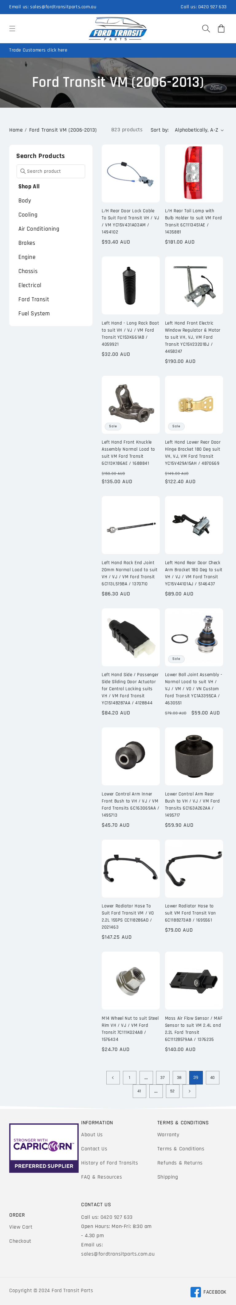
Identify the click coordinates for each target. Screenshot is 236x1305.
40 (212, 1077)
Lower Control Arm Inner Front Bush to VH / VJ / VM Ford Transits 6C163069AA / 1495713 (130, 804)
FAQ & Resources (101, 1176)
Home (16, 129)
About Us (92, 1134)
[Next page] (189, 1091)
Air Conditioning (39, 229)
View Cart (20, 1226)
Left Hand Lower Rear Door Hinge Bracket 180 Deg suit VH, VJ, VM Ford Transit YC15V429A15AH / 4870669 (193, 452)
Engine (27, 257)
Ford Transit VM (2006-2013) (63, 129)
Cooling (27, 215)
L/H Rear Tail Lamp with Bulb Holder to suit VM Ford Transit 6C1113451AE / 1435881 (193, 221)
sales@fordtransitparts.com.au (63, 7)
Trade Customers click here (38, 50)
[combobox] (51, 171)
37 (162, 1077)
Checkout (20, 1241)
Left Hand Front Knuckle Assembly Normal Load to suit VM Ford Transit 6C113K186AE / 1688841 (128, 452)
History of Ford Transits (109, 1162)
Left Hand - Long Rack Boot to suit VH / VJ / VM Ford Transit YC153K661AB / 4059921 (130, 333)
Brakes (26, 243)
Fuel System (34, 314)
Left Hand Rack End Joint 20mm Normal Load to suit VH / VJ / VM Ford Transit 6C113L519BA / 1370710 (129, 573)
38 (179, 1077)
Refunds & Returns (180, 1162)
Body (24, 201)
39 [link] (196, 1077)
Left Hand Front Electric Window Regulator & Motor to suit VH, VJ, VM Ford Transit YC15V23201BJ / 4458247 (193, 337)
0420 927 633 (212, 7)
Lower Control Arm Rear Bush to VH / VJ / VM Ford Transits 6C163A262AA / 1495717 (192, 804)
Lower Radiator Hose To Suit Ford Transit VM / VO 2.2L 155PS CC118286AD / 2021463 (128, 916)
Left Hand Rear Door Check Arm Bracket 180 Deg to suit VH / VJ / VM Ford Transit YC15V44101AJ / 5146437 (193, 573)
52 (172, 1091)
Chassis (27, 271)
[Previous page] (113, 1077)
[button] (12, 28)
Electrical (29, 285)
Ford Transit (33, 299)
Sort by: (160, 129)
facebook (208, 1293)
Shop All (29, 187)
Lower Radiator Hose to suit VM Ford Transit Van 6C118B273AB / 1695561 (190, 913)
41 (139, 1091)
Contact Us (94, 1148)
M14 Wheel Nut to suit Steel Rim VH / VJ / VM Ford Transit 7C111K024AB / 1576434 (130, 1028)
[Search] (23, 171)
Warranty (168, 1134)
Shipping (167, 1176)
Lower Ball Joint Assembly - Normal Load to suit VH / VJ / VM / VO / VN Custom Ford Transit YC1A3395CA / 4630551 (193, 689)
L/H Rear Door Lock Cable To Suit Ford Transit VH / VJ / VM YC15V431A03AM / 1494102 (130, 221)
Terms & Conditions (181, 1148)
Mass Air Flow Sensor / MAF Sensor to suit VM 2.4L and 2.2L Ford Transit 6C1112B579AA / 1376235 (194, 1028)
